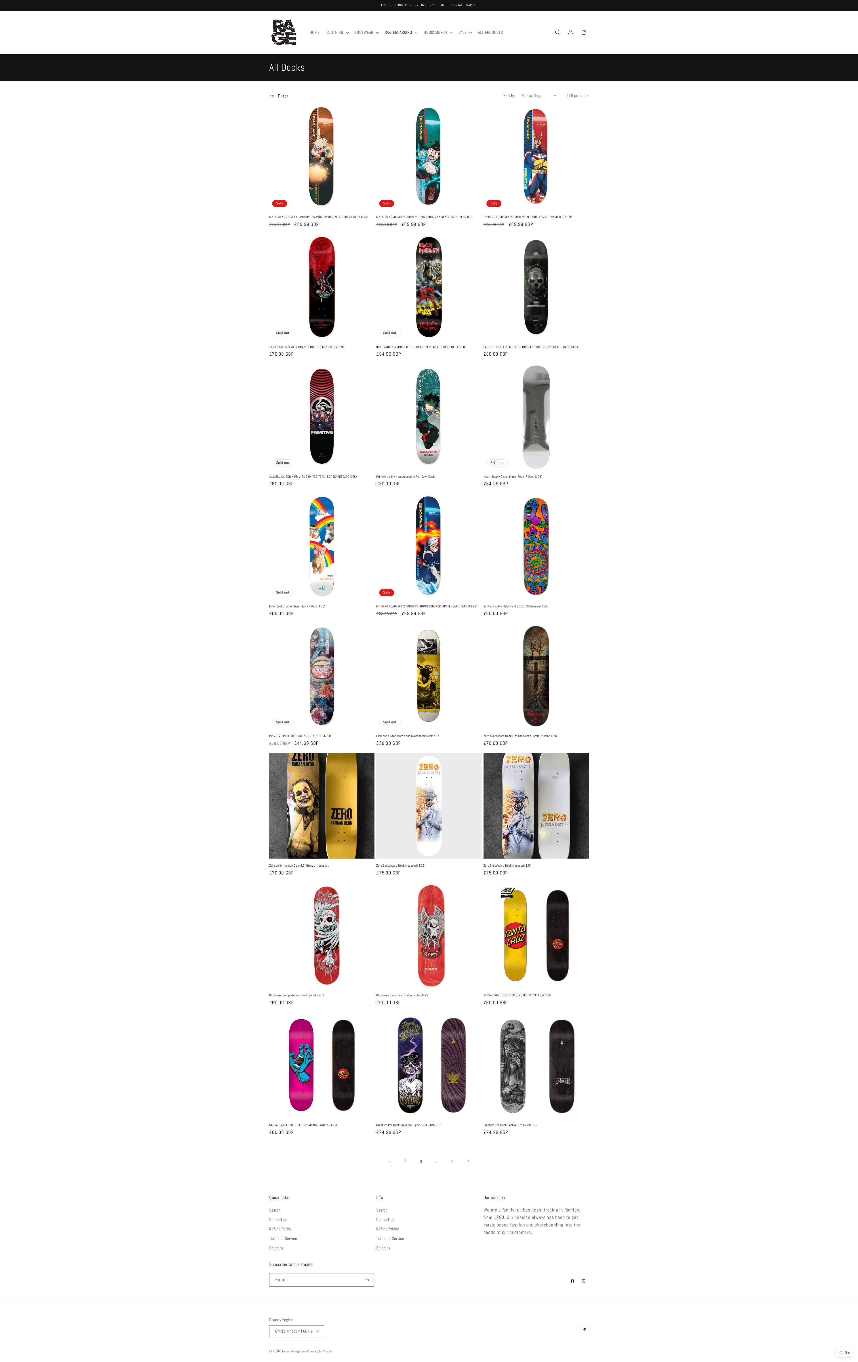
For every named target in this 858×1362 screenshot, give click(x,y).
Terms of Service (283, 1238)
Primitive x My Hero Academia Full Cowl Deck (405, 477)
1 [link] (390, 1161)
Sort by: (509, 95)
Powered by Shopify (320, 1351)
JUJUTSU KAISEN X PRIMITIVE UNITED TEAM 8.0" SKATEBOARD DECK (313, 477)
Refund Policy (280, 1229)
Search (275, 1210)
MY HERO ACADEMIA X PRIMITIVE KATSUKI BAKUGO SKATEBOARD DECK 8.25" (318, 217)
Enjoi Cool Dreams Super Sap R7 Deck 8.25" (297, 606)
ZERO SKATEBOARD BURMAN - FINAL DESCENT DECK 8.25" (307, 347)
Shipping (276, 1248)
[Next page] (468, 1161)
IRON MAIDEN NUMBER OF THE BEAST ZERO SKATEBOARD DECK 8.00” (421, 347)
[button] (337, 32)
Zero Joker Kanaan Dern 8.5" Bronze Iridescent (299, 865)
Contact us (278, 1219)
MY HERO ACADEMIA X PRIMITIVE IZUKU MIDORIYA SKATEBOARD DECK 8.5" (424, 217)
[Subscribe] (367, 1280)
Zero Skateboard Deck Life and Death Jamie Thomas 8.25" (521, 736)
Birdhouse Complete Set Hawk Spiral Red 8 (296, 995)
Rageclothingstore (294, 1351)
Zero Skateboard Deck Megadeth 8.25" (400, 865)
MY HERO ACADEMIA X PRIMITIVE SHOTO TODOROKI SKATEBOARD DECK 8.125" (426, 606)
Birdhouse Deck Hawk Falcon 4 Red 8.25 (402, 995)
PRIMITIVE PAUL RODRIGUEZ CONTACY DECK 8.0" (300, 736)
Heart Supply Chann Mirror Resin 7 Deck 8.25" (513, 477)
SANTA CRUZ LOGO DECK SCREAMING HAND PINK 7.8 (303, 1125)
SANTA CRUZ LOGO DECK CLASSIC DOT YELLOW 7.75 (517, 995)
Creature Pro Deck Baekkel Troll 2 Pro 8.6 (510, 1125)
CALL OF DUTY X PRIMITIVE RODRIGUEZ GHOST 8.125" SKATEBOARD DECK (531, 347)
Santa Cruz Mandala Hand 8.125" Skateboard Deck (516, 606)
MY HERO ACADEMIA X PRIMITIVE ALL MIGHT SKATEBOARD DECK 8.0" (528, 217)
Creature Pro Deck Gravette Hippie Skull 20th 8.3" (408, 1125)
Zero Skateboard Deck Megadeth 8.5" (507, 865)
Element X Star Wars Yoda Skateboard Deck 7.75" (408, 736)
